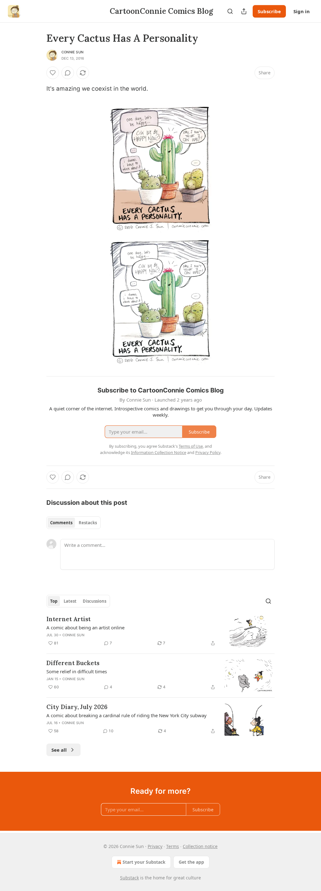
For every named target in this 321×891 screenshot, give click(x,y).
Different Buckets (72, 663)
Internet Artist (68, 619)
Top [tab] (53, 601)
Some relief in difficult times (76, 671)
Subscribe (269, 11)
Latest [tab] (70, 601)
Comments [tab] (61, 523)
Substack (129, 878)
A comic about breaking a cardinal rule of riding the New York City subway (126, 715)
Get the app (191, 862)
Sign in (301, 11)
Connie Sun (72, 52)
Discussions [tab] (94, 601)
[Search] (230, 11)
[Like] (52, 73)
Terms (172, 846)
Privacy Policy (207, 452)
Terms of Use (191, 446)
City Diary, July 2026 (77, 707)
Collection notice (200, 846)
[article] (160, 631)
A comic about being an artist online (85, 627)
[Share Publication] (244, 11)
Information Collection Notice (158, 452)
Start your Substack (144, 862)
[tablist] (73, 522)
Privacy (155, 846)
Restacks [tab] (88, 523)
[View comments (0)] (67, 73)
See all (59, 750)
